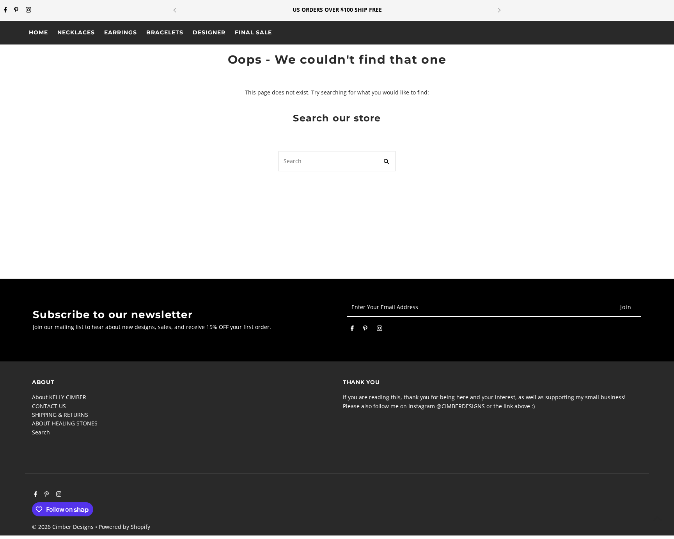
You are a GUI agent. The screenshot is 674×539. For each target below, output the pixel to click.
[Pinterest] (15, 10)
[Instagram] (27, 10)
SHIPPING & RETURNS (60, 414)
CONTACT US (49, 406)
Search (41, 432)
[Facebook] (4, 10)
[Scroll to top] (657, 518)
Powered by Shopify (124, 526)
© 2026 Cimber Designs (63, 526)
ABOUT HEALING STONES (65, 423)
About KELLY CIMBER (59, 397)
